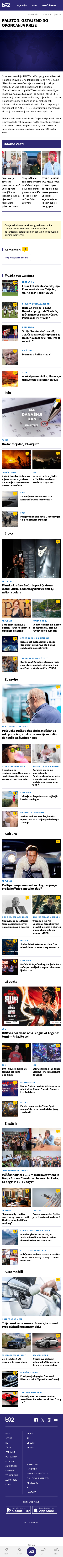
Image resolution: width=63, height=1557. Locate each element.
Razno (5, 440)
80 (15, 304)
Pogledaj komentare (16, 257)
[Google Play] (18, 1510)
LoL (4, 1029)
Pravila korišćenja (37, 1473)
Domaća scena (28, 1082)
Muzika (24, 940)
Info (7, 1433)
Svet (24, 372)
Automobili (11, 1480)
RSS (29, 1487)
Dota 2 (24, 1102)
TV (28, 1438)
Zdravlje (10, 1452)
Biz (7, 1443)
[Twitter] (42, 1420)
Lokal (8, 1484)
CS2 (3, 1065)
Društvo (27, 350)
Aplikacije (32, 1483)
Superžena (11, 1466)
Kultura (9, 1461)
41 (15, 327)
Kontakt (31, 1492)
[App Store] (44, 1510)
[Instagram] (49, 1420)
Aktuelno (7, 581)
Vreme (30, 1447)
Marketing (32, 1464)
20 (15, 373)
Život (8, 1447)
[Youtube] (56, 1420)
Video (30, 1433)
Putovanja (11, 1456)
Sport (8, 1438)
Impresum (32, 1469)
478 (15, 282)
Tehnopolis (11, 1475)
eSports (9, 1470)
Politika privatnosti (38, 1478)
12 (27, 453)
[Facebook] (36, 1420)
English (6, 1210)
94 (15, 351)
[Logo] (6, 5)
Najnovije (22, 5)
